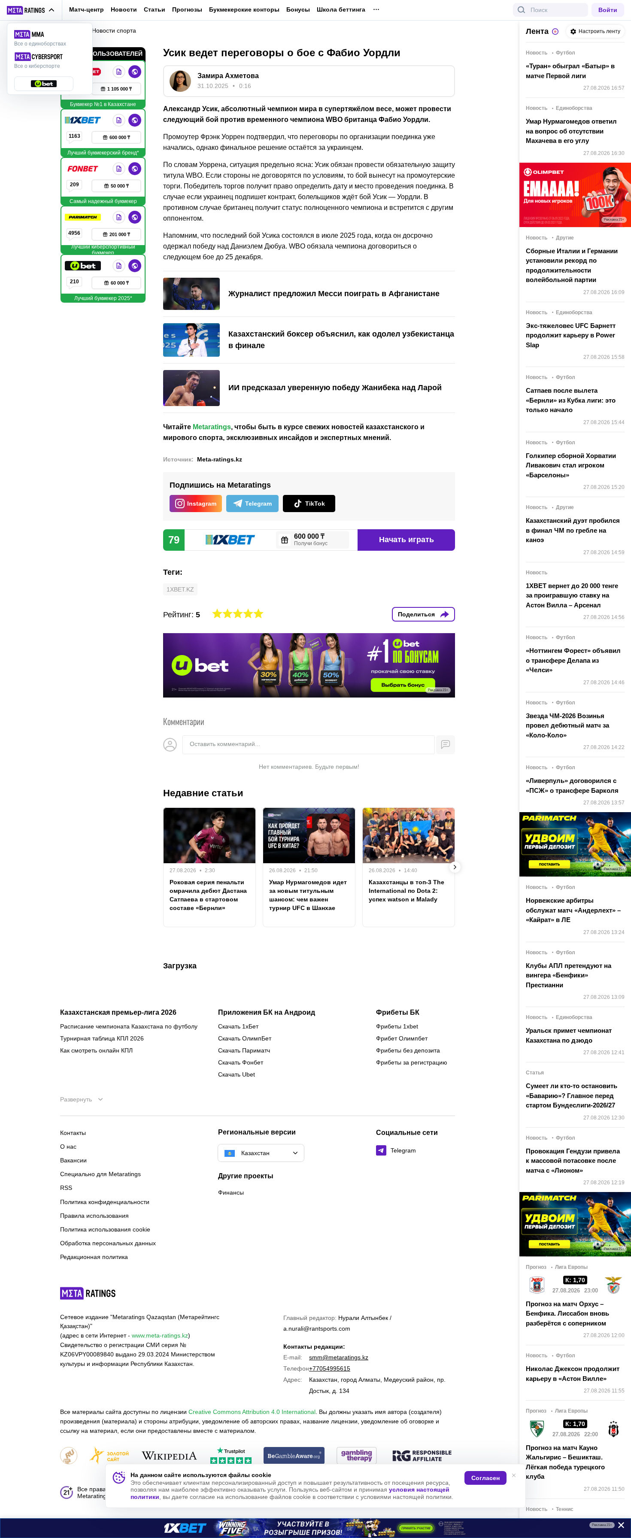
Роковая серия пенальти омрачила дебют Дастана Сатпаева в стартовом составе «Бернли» (208, 895)
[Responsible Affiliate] (422, 1456)
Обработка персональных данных (108, 1243)
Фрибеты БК (397, 1012)
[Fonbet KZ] (84, 168)
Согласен (485, 1477)
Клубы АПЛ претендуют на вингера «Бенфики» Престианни (568, 975)
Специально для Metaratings (100, 1174)
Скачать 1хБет (238, 1026)
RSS (66, 1187)
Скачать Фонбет (240, 1062)
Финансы (231, 1192)
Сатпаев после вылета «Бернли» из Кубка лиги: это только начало (571, 400)
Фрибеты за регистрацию (411, 1062)
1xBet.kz (180, 589)
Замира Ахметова (228, 75)
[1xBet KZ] (84, 120)
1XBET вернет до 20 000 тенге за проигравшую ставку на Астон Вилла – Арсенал (572, 595)
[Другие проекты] (31, 10)
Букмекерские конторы (244, 9)
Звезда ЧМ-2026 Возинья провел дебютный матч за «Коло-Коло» (567, 725)
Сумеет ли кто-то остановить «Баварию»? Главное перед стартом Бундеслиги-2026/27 (571, 1095)
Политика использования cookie (105, 1229)
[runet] (68, 1456)
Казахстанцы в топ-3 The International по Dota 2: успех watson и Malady (406, 891)
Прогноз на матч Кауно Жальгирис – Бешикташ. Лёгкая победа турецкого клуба (565, 1462)
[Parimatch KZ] (84, 217)
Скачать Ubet (236, 1074)
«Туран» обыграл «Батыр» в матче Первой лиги (570, 70)
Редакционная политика (94, 1256)
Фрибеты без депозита (408, 1050)
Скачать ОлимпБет (244, 1038)
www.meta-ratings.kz (160, 1335)
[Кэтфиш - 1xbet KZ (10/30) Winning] (315, 1528)
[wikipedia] (169, 1456)
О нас (68, 1146)
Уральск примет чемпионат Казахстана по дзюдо (569, 1035)
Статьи (154, 9)
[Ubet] (84, 265)
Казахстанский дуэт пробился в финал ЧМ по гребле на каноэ (573, 530)
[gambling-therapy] (357, 1456)
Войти (607, 9)
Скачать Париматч (244, 1050)
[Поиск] (521, 10)
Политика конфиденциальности (104, 1201)
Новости (124, 9)
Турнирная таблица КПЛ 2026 (102, 1038)
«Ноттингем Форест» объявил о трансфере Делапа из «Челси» (573, 660)
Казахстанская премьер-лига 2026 (118, 1012)
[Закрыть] (618, 1526)
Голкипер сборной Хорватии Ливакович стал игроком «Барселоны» (571, 465)
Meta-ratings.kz (219, 459)
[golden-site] (109, 1456)
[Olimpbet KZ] (118, 71)
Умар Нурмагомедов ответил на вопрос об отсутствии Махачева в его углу (571, 131)
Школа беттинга (341, 9)
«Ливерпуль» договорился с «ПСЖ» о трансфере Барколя (572, 785)
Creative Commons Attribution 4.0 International (252, 1411)
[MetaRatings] (88, 1293)
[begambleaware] (294, 1456)
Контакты (73, 1132)
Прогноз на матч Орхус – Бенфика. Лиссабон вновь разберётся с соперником (567, 1313)
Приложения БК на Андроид (266, 1012)
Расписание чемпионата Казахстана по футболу (128, 1026)
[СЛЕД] (455, 867)
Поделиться (416, 614)
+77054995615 (329, 1368)
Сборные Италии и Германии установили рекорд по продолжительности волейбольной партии (572, 265)
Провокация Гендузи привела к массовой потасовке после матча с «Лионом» (573, 1160)
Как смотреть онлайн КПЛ (96, 1050)
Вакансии (73, 1160)
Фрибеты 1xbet (397, 1026)
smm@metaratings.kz (338, 1357)
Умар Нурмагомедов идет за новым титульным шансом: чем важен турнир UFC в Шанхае (308, 895)
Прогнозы (187, 9)
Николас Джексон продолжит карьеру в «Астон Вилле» (572, 1373)
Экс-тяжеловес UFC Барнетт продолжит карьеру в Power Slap (571, 335)
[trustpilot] (231, 1456)
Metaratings (212, 427)
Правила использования (94, 1215)
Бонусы (298, 9)
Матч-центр (86, 9)
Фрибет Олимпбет (402, 1038)
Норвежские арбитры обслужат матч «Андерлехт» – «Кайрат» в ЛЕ (573, 910)
